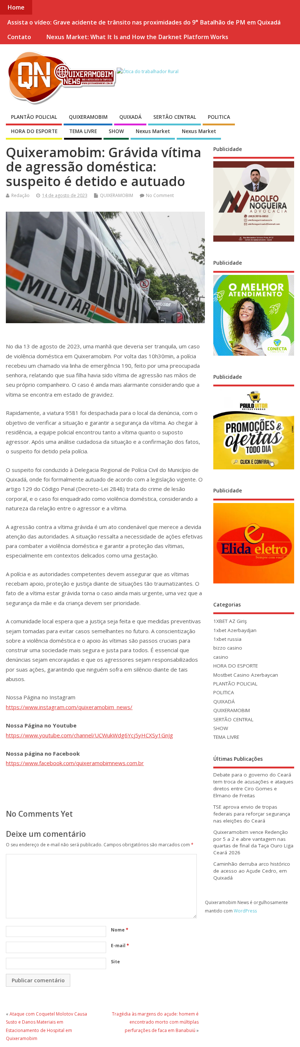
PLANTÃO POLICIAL (34, 117)
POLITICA (219, 117)
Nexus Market (153, 131)
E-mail (120, 945)
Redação (20, 195)
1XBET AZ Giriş (230, 621)
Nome (119, 930)
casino (220, 657)
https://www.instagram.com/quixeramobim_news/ (69, 707)
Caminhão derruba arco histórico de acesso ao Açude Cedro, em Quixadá (251, 871)
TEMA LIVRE (83, 131)
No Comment (160, 195)
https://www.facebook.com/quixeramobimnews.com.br (75, 763)
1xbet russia (227, 639)
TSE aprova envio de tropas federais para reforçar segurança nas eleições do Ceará (251, 814)
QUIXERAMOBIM (88, 117)
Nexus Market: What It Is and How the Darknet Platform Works (137, 37)
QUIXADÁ (130, 117)
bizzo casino (227, 648)
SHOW (116, 131)
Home (16, 7)
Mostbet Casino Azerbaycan (245, 675)
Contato (19, 37)
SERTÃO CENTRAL (174, 117)
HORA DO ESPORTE (34, 131)
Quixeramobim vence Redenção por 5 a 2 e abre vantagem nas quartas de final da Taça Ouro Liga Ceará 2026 (253, 842)
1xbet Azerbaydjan (234, 630)
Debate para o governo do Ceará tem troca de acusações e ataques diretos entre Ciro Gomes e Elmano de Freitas (253, 785)
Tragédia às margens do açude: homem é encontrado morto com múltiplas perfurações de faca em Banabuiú (155, 1022)
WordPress (245, 911)
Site (115, 962)
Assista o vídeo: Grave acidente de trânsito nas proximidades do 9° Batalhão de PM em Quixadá (144, 22)
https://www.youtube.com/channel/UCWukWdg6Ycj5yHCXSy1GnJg (89, 735)
